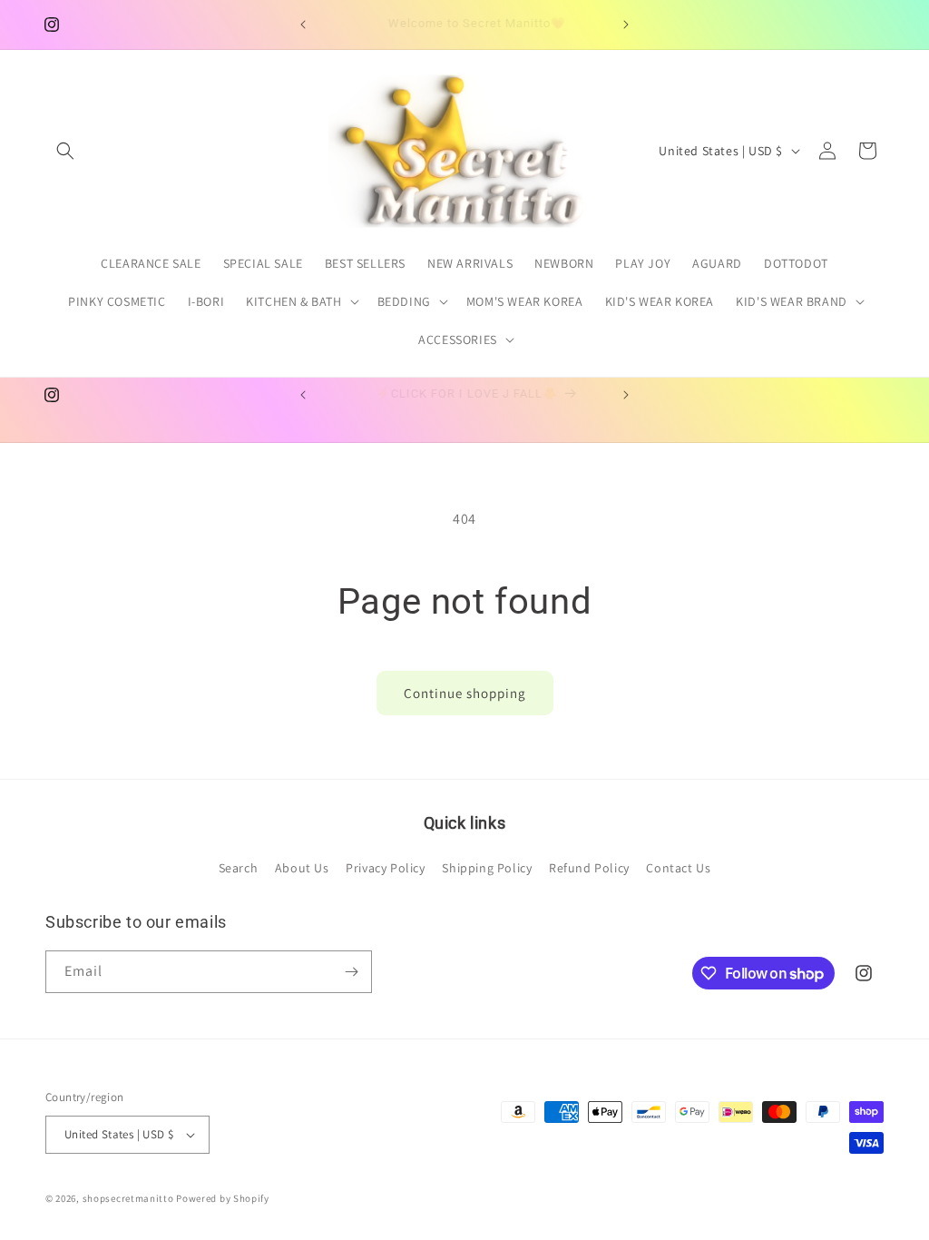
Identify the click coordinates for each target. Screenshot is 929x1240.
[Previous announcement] (303, 24)
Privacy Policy (385, 868)
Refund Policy (589, 868)
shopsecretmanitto (128, 1198)
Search (239, 868)
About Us (302, 868)
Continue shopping (465, 693)
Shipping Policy (487, 868)
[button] (65, 151)
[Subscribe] (351, 971)
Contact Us (678, 868)
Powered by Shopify (222, 1198)
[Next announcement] (626, 24)
